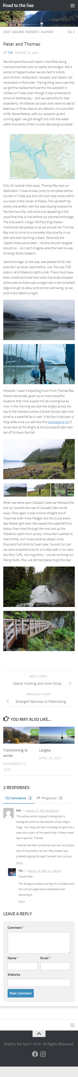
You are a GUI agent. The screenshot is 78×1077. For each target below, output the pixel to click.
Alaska (47, 32)
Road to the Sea (18, 5)
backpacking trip (59, 422)
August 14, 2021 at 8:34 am (42, 810)
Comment (16, 928)
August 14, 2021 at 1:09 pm (44, 871)
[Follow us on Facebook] (35, 1054)
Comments (20, 798)
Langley (45, 750)
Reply (19, 862)
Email (45, 958)
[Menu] (72, 5)
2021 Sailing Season (20, 32)
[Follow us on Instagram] (43, 1054)
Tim (10, 53)
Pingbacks (52, 798)
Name (13, 958)
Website (14, 974)
